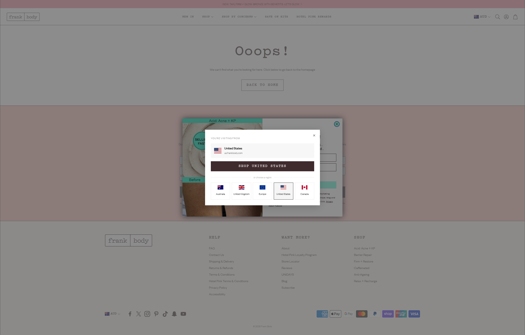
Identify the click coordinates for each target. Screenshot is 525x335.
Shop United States (262, 166)
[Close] (314, 135)
